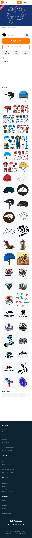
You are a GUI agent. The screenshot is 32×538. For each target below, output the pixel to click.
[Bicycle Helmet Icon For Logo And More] (9, 96)
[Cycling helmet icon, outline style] (9, 342)
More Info (6, 60)
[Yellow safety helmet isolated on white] (8, 223)
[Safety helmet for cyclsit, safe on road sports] (9, 383)
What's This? (16, 58)
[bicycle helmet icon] (20, 108)
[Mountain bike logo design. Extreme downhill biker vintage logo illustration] (22, 397)
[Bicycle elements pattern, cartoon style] (9, 466)
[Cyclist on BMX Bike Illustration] (8, 398)
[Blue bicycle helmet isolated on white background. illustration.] (7, 189)
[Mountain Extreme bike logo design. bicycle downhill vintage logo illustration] (9, 507)
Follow (27, 35)
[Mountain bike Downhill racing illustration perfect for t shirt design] (9, 356)
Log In (25, 2)
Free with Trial (16, 40)
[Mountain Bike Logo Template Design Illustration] (9, 480)
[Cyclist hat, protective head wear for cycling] (8, 111)
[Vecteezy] (2, 2)
